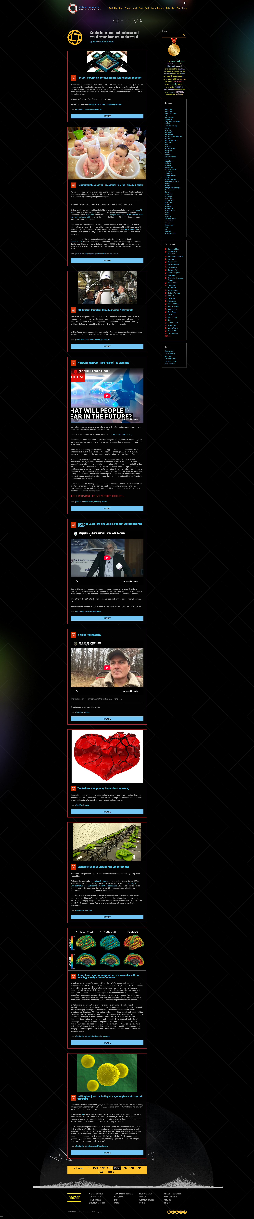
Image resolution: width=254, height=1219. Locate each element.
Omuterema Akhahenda (172, 287)
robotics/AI (90, 502)
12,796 (131, 1168)
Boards (121, 8)
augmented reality (171, 140)
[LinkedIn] (177, 1212)
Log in (95, 41)
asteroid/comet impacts (173, 136)
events (167, 215)
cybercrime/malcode (172, 182)
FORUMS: (141, 1203)
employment (169, 200)
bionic (167, 153)
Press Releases (182, 8)
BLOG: (115, 1197)
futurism (87, 712)
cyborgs (167, 184)
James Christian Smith (82, 339)
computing (97, 339)
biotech (179, 66)
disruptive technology (172, 188)
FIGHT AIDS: (92, 1200)
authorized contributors (106, 41)
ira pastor (168, 82)
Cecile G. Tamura (174, 293)
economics (168, 194)
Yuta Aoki (171, 296)
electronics (168, 198)
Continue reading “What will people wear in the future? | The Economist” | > (97, 496)
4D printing (169, 111)
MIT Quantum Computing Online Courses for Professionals (105, 310)
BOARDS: (166, 1197)
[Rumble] (185, 1212)
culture (181, 71)
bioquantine (179, 64)
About (111, 8)
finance (85, 502)
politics (167, 87)
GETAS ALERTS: (168, 1194)
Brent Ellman (172, 317)
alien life (168, 130)
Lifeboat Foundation (80, 1212)
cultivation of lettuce (99, 881)
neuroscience (98, 109)
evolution (168, 217)
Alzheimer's (173, 61)
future (179, 74)
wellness (179, 94)
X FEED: (90, 1197)
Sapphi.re (99, 1212)
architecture (169, 134)
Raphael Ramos (173, 307)
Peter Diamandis (170, 113)
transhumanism (114, 254)
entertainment (170, 208)
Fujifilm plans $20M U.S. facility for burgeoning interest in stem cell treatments (109, 1098)
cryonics (168, 177)
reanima (172, 87)
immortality (172, 79)
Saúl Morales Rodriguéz (172, 253)
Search (184, 35)
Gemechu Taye (173, 270)
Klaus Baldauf (79, 109)
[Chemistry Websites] (174, 47)
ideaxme (165, 79)
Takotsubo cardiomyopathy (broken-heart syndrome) (103, 788)
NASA (179, 85)
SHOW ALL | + (168, 336)
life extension (97, 611)
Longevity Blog (170, 354)
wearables (104, 502)
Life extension (178, 82)
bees (166, 144)
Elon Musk (168, 120)
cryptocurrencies (170, 180)
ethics (167, 213)
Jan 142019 (73, 78)
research (176, 89)
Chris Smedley (173, 333)
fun (166, 229)
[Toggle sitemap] (180, 3)
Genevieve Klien (80, 910)
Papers (141, 8)
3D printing (169, 109)
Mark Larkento (79, 712)
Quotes (168, 8)
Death (184, 71)
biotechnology (169, 69)
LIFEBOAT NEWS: (118, 1194)
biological (87, 109)
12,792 (102, 1168)
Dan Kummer (172, 283)
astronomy (168, 138)
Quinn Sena (172, 259)
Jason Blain (172, 325)
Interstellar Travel (181, 79)
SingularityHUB (170, 364)
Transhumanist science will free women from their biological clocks (110, 185)
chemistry (168, 165)
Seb (169, 320)
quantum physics (105, 339)
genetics (92, 109)
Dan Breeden (172, 262)
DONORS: (141, 1197)
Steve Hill (171, 315)
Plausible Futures (171, 361)
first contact (169, 225)
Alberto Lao (172, 301)
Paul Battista (172, 267)
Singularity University (172, 122)
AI (169, 62)
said (83, 1114)
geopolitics (98, 254)
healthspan (177, 76)
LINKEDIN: (141, 1194)
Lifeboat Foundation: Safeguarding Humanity (84, 8)
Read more (107, 116)
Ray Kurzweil (169, 118)
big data (168, 146)
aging (166, 61)
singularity (182, 89)
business (91, 339)
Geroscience (169, 351)
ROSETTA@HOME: (93, 1203)
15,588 (100, 1172)
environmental (170, 210)
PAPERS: (116, 1203)
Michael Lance (173, 323)
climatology (169, 167)
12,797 (138, 1168)
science (107, 254)
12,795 (124, 1168)
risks (179, 89)
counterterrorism (170, 175)
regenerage (179, 87)
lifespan (166, 85)
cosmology (169, 173)
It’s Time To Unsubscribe (89, 635)
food (87, 910)
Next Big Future (170, 359)
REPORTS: (116, 1200)
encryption (168, 202)
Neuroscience (183, 85)
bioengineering (90, 1146)
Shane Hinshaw (173, 304)
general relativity (170, 233)
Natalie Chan (172, 309)
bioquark (171, 66)
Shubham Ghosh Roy (175, 256)
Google (164, 77)
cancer (171, 71)
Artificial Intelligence (171, 64)
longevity (173, 84)
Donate (147, 8)
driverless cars (170, 190)
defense (167, 186)
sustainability (97, 502)
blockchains (169, 161)
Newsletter (160, 8)
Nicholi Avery (79, 805)
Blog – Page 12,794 (127, 21)
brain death (166, 71)
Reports (134, 8)
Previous (79, 1168)
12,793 (109, 1168)
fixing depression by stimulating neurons (105, 104)
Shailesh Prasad (173, 265)
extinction (174, 74)
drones (167, 192)
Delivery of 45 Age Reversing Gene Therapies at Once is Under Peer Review (109, 525)
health (103, 254)
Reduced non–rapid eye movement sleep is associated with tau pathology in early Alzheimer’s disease (108, 976)
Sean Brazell (172, 312)
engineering (169, 206)
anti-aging (181, 61)
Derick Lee (78, 502)
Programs (128, 8)
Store (173, 8)
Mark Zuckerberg (171, 126)
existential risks (168, 74)
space (90, 910)
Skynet (167, 124)
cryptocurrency (176, 71)
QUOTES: (166, 1203)
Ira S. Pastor (172, 331)
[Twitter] (173, 1212)
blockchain (182, 69)
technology (180, 92)
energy (167, 204)
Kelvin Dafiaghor (173, 273)
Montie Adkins (80, 611)
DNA (166, 115)
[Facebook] (169, 1212)
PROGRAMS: (167, 1200)
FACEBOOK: (91, 1194)
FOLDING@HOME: (143, 1200)
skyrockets (90, 215)
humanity (184, 77)
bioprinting (168, 155)
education (168, 196)
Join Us (153, 8)
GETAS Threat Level (74, 1198)
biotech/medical (89, 611)
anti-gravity (169, 132)
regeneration (169, 89)
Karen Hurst (172, 275)
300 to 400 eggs (130, 229)
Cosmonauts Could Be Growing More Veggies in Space (103, 867)
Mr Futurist (168, 356)
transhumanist (76, 242)
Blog (115, 8)
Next (110, 1172)
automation (169, 142)
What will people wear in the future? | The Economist (103, 363)
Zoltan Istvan (79, 254)
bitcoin (176, 69)
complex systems (171, 169)
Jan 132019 (73, 635)
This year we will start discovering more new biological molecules (109, 78)
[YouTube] (181, 1212)
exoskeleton (169, 221)
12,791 (95, 1168)
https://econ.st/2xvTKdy (122, 434)
